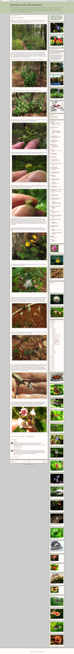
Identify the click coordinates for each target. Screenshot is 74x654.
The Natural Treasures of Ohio (56, 198)
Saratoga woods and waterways (26, 4)
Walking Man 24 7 (54, 144)
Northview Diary (54, 153)
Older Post (45, 461)
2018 (52, 358)
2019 (52, 357)
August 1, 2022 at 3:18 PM (17, 447)
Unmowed (53, 239)
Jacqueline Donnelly (54, 116)
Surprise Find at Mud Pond (56, 344)
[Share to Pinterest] (32, 436)
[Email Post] (26, 436)
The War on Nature (54, 176)
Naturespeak (54, 222)
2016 (52, 361)
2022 (52, 327)
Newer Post (13, 461)
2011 (52, 367)
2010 (52, 368)
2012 (52, 366)
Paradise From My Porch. (55, 225)
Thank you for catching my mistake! (56, 124)
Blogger (42, 651)
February (53, 352)
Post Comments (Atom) (31, 464)
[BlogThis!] (29, 436)
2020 (52, 356)
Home (29, 461)
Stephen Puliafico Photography (56, 219)
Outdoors (53, 229)
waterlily (53, 236)
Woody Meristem (16, 449)
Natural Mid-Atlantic (55, 167)
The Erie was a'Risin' (54, 154)
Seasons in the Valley (55, 127)
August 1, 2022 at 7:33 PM (17, 454)
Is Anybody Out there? (54, 195)
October (53, 331)
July (52, 345)
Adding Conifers (54, 233)
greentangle (53, 175)
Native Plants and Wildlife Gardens (57, 232)
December (53, 328)
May (53, 348)
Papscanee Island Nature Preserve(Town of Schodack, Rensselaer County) (55, 146)
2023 (52, 326)
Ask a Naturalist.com (55, 159)
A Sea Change (53, 240)
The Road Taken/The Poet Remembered (57, 150)
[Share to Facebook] (31, 436)
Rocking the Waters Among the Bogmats (56, 342)
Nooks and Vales (54, 186)
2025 (52, 323)
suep (14, 441)
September (54, 332)
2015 (52, 362)
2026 (52, 322)
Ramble (53, 210)
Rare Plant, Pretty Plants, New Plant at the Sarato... (56, 340)
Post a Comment (14, 456)
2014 (52, 363)
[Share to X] (30, 436)
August (53, 333)
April (53, 349)
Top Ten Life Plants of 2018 (55, 199)
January (53, 353)
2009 (52, 370)
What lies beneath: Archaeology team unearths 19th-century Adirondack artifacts (56, 132)
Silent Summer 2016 (54, 226)
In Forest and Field (54, 140)
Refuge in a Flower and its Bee (56, 183)
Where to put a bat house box (55, 160)
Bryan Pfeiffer (54, 182)
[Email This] (28, 436)
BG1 (52, 128)
